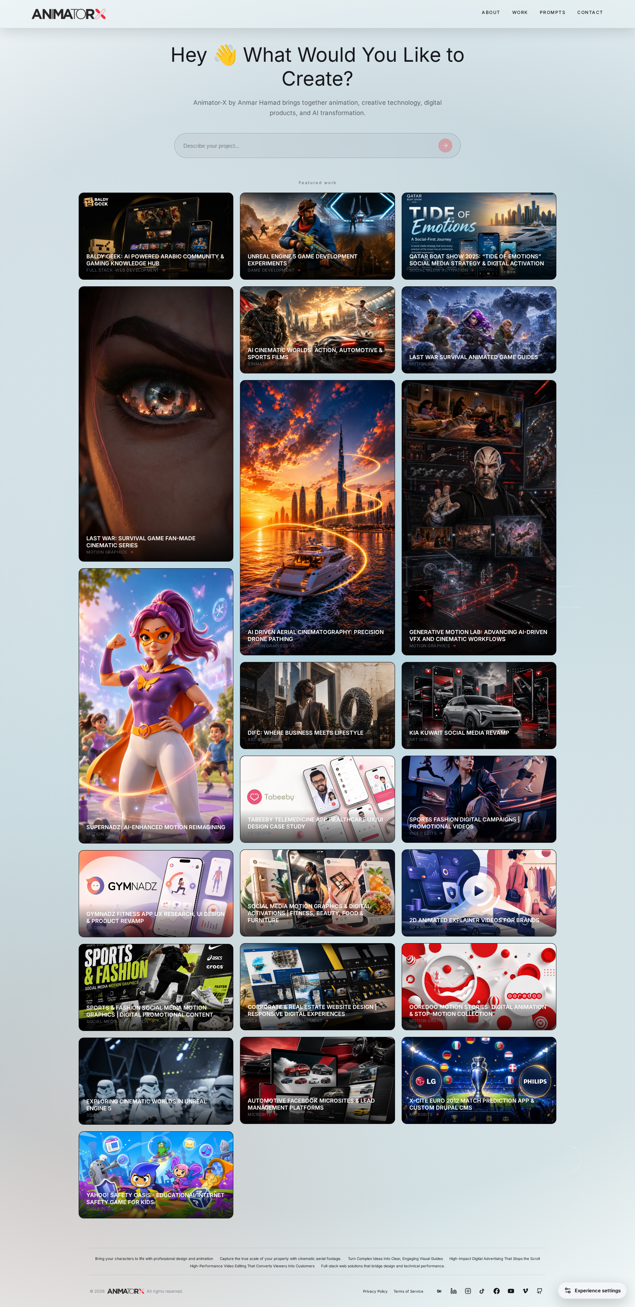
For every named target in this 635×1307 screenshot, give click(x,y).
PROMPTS (553, 12)
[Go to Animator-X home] (68, 14)
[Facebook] (496, 1291)
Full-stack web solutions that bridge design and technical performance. (383, 1266)
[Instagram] (468, 1291)
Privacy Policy (375, 1291)
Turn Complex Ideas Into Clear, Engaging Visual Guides (395, 1258)
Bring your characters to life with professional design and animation (154, 1258)
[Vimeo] (525, 1291)
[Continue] (445, 146)
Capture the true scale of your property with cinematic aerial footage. (280, 1258)
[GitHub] (539, 1291)
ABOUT (491, 12)
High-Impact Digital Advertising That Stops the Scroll (494, 1258)
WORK (520, 12)
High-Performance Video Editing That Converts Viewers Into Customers (252, 1266)
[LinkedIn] (453, 1291)
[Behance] (439, 1291)
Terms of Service (408, 1291)
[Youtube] (511, 1291)
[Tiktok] (482, 1291)
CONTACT (590, 12)
